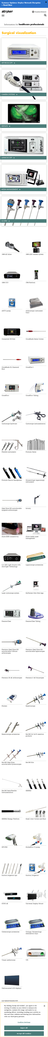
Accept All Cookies (24, 1033)
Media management (9, 189)
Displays (4, 126)
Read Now (7, 5)
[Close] (44, 1005)
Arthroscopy (7, 63)
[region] (24, 1019)
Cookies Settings (24, 1022)
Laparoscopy (7, 158)
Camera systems (8, 94)
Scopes (4, 221)
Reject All (24, 1028)
